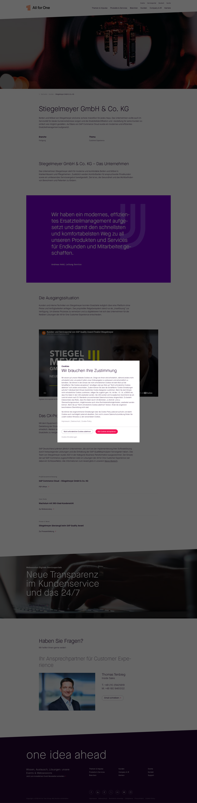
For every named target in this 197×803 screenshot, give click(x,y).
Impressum (66, 421)
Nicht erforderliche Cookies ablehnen (77, 432)
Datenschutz (75, 421)
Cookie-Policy (86, 421)
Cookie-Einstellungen (69, 437)
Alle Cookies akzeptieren (107, 432)
